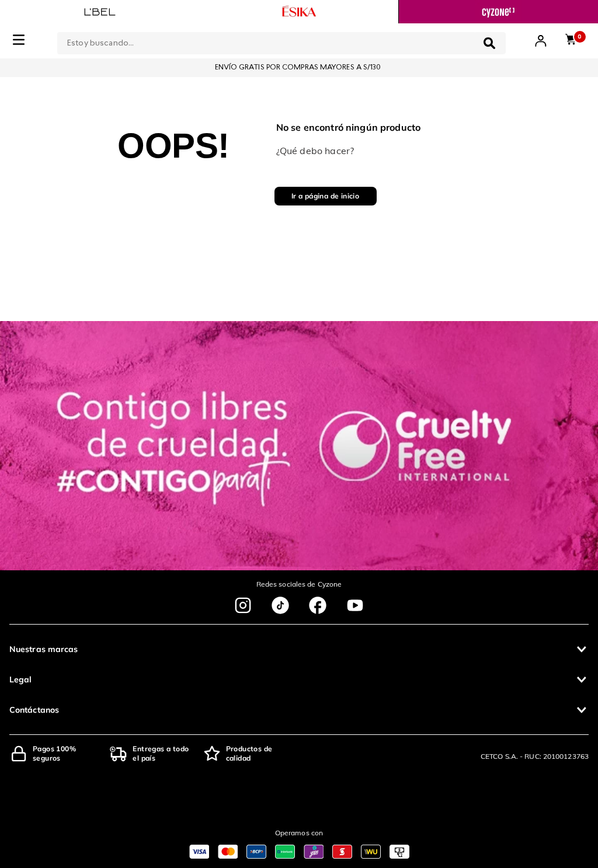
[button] (299, 649)
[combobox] (281, 40)
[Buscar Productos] (489, 43)
